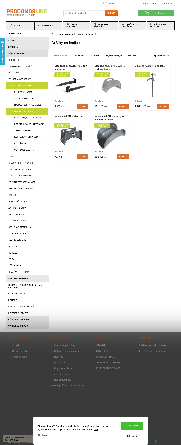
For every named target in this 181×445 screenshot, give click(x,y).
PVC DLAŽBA (14, 73)
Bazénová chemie (17, 201)
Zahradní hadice (23, 92)
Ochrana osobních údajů (67, 351)
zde (96, 429)
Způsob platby (61, 374)
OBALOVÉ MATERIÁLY (18, 272)
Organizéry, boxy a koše (21, 182)
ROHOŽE (12, 300)
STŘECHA (13, 47)
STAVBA (12, 40)
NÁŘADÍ (12, 195)
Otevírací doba (20, 351)
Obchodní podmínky (65, 345)
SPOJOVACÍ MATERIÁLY (19, 227)
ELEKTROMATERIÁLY (18, 233)
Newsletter (60, 362)
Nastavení (43, 435)
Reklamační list (62, 379)
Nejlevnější (79, 55)
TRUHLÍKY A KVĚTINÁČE (20, 169)
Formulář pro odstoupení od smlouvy (67, 385)
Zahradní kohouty (24, 130)
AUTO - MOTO (15, 246)
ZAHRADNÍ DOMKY (17, 208)
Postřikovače (22, 143)
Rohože (12, 253)
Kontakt (168, 3)
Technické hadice (18, 221)
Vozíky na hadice (23, 98)
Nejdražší (95, 55)
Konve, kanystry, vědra (27, 137)
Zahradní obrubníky (19, 79)
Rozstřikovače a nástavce (29, 124)
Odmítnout (132, 436)
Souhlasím (134, 426)
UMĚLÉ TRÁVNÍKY (17, 214)
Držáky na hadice (23, 111)
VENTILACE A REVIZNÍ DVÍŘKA (22, 306)
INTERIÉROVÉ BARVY (18, 313)
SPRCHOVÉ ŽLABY (17, 294)
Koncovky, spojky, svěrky (28, 118)
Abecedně (133, 55)
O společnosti (19, 356)
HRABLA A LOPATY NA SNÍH (21, 163)
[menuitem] (20, 25)
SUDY (11, 156)
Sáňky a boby (15, 265)
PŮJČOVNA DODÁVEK (19, 319)
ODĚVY (11, 259)
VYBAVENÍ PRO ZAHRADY (20, 188)
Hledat (111, 13)
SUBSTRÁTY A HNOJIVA (19, 176)
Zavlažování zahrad (19, 86)
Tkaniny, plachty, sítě (20, 66)
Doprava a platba (149, 3)
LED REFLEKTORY (17, 240)
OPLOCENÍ (13, 60)
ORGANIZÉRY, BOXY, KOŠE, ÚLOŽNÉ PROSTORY (25, 286)
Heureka (58, 356)
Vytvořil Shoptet (166, 442)
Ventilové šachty (24, 150)
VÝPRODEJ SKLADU (18, 326)
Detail (82, 106)
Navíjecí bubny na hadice (27, 105)
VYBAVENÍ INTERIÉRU (18, 278)
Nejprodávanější (114, 55)
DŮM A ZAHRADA (16, 53)
